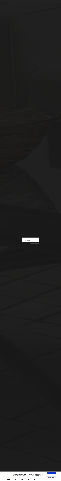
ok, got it (30, 242)
